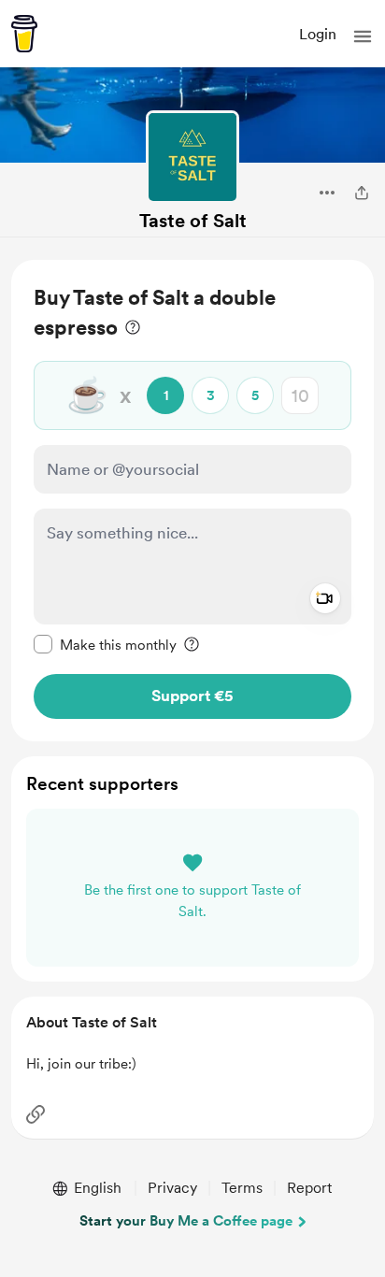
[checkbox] (105, 644)
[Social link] (35, 1114)
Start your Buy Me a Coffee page (185, 1220)
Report (309, 1188)
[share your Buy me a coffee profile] (361, 193)
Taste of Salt (193, 220)
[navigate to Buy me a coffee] (24, 33)
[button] (362, 36)
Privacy (172, 1188)
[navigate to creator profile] (192, 157)
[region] (192, 500)
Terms (242, 1188)
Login (317, 34)
